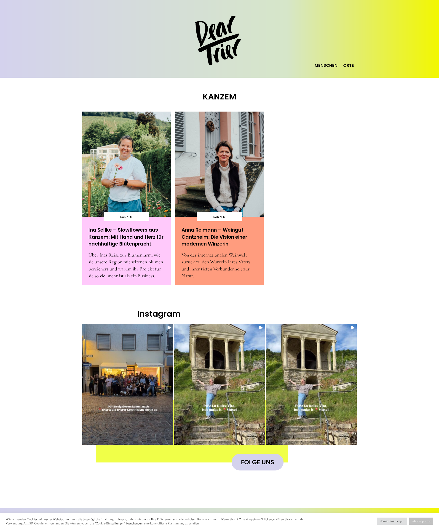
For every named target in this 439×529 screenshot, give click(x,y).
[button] (127, 384)
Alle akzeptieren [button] (421, 521)
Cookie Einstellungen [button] (392, 521)
